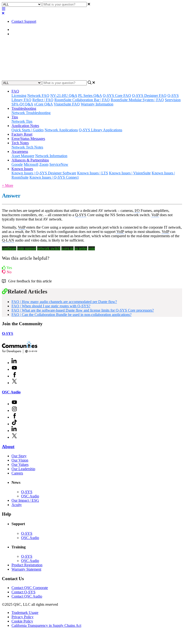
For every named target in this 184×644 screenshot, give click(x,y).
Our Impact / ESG (25, 500)
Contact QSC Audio (27, 596)
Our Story (19, 456)
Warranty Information (97, 104)
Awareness (20, 151)
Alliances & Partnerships (30, 160)
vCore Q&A (43, 104)
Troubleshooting (24, 108)
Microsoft (31, 164)
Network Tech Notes (27, 147)
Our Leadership (23, 469)
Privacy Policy (23, 617)
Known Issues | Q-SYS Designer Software (44, 173)
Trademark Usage (25, 613)
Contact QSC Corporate (30, 588)
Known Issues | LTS (92, 173)
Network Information (51, 156)
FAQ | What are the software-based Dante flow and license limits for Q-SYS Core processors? (83, 310)
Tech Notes (20, 143)
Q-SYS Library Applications (100, 130)
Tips (15, 117)
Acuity (17, 505)
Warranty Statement (26, 569)
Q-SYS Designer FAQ (149, 96)
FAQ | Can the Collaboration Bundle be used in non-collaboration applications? (72, 315)
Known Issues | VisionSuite (130, 173)
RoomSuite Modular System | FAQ (137, 100)
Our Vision (20, 460)
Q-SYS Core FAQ (117, 96)
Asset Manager (23, 156)
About (8, 446)
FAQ (15, 34)
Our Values (20, 464)
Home (16, 30)
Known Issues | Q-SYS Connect (54, 177)
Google (17, 164)
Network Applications (61, 130)
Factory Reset (22, 134)
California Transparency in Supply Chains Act (46, 625)
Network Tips (22, 121)
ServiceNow (58, 164)
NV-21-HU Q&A (63, 96)
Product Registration (27, 565)
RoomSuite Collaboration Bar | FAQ (82, 100)
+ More (7, 185)
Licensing (19, 96)
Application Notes (25, 126)
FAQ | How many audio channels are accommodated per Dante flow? (64, 302)
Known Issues (22, 169)
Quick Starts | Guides (28, 130)
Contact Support (24, 21)
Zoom (43, 164)
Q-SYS (7, 333)
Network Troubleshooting (31, 113)
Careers (17, 473)
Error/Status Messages (28, 139)
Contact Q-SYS (23, 592)
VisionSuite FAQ (67, 104)
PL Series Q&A (90, 96)
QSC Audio (11, 392)
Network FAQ (38, 96)
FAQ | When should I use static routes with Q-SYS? (51, 306)
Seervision (173, 100)
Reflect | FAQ (42, 100)
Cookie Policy (22, 621)
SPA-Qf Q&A (22, 104)
